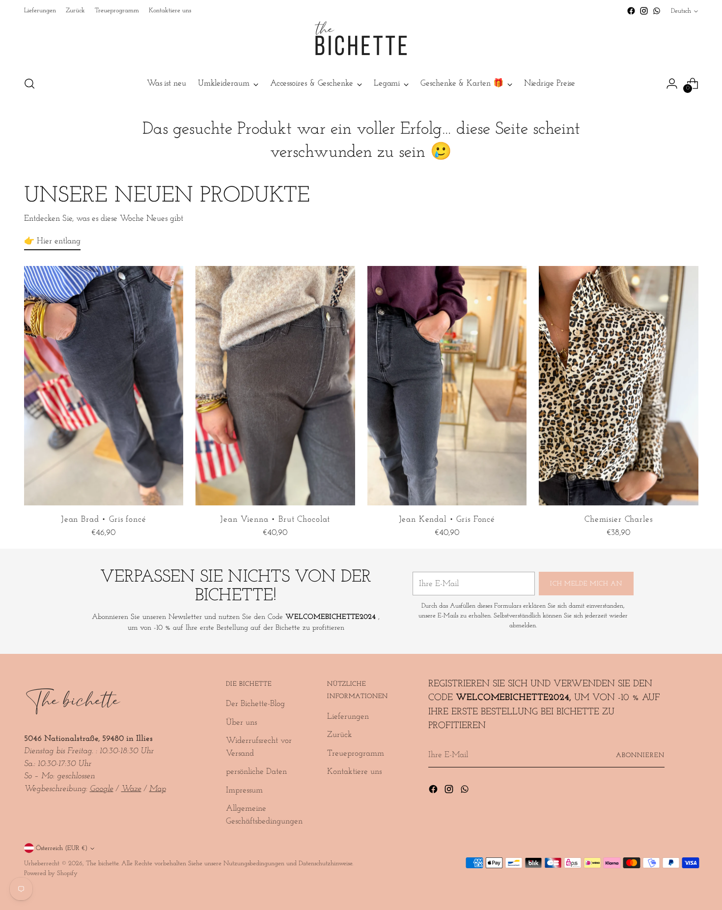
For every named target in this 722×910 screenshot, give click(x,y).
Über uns (241, 722)
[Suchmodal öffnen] (29, 83)
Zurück (339, 735)
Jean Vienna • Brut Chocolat (275, 519)
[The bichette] (361, 42)
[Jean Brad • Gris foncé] (104, 385)
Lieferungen (348, 716)
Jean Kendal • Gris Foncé (447, 519)
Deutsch (681, 11)
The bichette (102, 863)
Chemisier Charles (618, 519)
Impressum (244, 790)
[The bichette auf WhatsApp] (656, 10)
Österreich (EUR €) (61, 848)
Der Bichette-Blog (255, 704)
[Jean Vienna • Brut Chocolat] (275, 385)
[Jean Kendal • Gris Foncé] (447, 385)
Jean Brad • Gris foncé (103, 519)
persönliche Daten (256, 771)
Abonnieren (640, 755)
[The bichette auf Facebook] (631, 10)
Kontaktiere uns (354, 771)
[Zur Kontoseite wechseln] (672, 83)
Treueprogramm (355, 753)
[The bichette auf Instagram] (643, 10)
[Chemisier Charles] (618, 385)
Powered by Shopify (51, 873)
